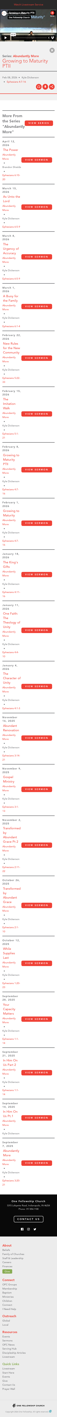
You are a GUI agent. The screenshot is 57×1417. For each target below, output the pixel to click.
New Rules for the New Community (11, 348)
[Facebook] (22, 1229)
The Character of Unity (12, 678)
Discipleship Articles (14, 1352)
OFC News (8, 1344)
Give (7, 1271)
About (7, 1245)
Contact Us (28, 1219)
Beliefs (6, 1249)
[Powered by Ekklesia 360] (50, 1411)
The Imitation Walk (9, 403)
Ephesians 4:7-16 (16, 81)
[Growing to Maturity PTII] (39, 87)
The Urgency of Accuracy (11, 248)
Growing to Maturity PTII (11, 459)
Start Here (8, 1372)
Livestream (8, 1356)
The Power (10, 150)
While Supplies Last (9, 953)
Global (6, 1320)
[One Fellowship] (14, 13)
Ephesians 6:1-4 (11, 326)
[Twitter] (35, 1229)
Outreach (9, 1316)
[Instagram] (28, 1229)
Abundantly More (26, 56)
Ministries (8, 1296)
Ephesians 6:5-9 (11, 226)
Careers (6, 1262)
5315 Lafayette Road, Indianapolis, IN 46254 (28, 1205)
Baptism (7, 1292)
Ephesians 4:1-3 (11, 708)
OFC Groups (9, 1284)
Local (5, 1324)
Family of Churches (13, 1254)
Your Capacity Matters (9, 1009)
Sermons (7, 1340)
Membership (9, 1288)
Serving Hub (9, 1348)
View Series (38, 123)
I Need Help (9, 1309)
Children (7, 1300)
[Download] (45, 87)
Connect (8, 1280)
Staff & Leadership (12, 1258)
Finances (7, 1266)
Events (6, 1336)
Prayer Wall (8, 1388)
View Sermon (36, 159)
